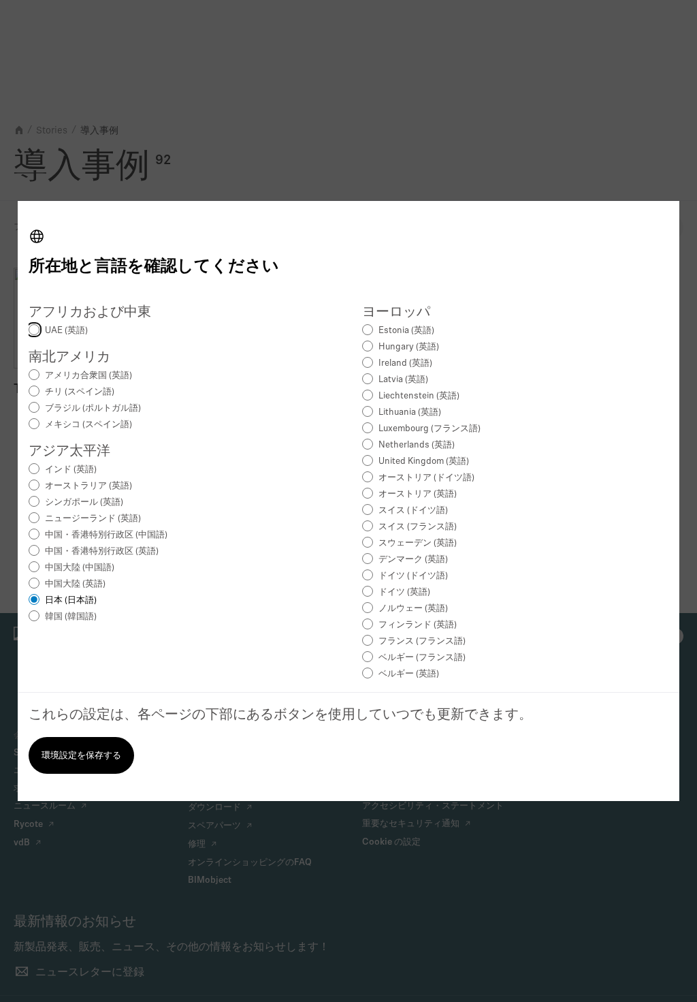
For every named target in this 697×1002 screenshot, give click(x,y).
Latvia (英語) (403, 379)
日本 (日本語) (71, 600)
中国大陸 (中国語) (79, 567)
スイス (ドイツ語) (413, 510)
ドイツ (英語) (404, 592)
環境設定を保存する (81, 755)
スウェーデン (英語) (417, 543)
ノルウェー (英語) (413, 608)
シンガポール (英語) (84, 502)
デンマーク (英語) (413, 559)
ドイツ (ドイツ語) (413, 576)
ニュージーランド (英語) (93, 518)
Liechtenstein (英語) (418, 396)
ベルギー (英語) (408, 674)
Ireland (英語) (405, 363)
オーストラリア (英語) (88, 486)
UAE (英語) (66, 330)
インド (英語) (71, 469)
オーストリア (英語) (417, 494)
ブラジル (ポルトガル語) (93, 408)
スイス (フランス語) (417, 526)
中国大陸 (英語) (75, 584)
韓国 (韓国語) (71, 616)
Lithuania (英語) (409, 412)
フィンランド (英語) (417, 625)
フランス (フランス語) (422, 641)
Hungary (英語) (408, 347)
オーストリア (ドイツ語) (426, 477)
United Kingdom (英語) (423, 461)
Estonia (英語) (406, 330)
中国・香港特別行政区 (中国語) (106, 535)
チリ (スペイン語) (79, 392)
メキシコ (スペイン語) (88, 424)
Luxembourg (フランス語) (429, 428)
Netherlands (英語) (416, 445)
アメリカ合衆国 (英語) (88, 375)
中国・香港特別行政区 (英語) (102, 551)
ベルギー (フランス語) (422, 657)
